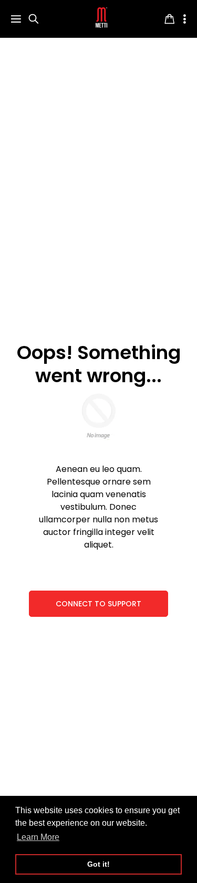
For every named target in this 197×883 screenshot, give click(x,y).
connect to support (98, 603)
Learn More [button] (38, 837)
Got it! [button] (98, 864)
